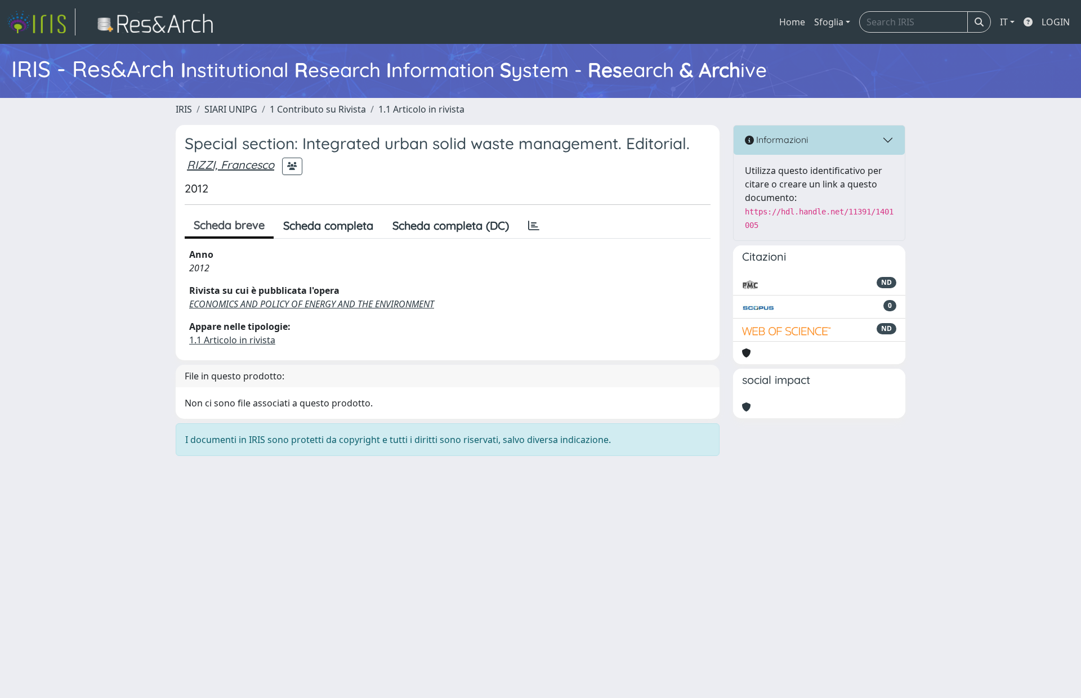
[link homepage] (41, 21)
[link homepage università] (158, 21)
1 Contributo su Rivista (318, 109)
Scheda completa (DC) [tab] (450, 225)
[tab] (534, 226)
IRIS (184, 109)
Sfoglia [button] (828, 22)
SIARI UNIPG (230, 109)
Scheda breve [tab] (229, 225)
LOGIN (1056, 22)
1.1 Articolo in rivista (421, 109)
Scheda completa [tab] (328, 225)
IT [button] (1004, 22)
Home (792, 22)
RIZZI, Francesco (230, 165)
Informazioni (781, 139)
